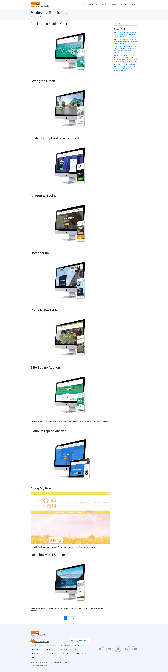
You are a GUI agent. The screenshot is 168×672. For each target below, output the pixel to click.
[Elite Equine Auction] (70, 394)
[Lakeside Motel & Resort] (70, 582)
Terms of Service (80, 653)
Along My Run (41, 488)
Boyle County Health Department (55, 138)
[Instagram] (101, 649)
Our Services (93, 4)
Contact (133, 4)
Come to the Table (44, 310)
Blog (114, 4)
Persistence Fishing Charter (51, 24)
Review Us (64, 649)
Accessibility (35, 653)
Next (73, 618)
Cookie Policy (50, 653)
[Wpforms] (127, 649)
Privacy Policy (65, 653)
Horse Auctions (65, 646)
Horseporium (40, 253)
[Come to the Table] (70, 337)
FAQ (76, 649)
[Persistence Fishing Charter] (70, 51)
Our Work (105, 4)
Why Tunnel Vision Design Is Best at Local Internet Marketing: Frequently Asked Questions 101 (125, 41)
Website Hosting (37, 646)
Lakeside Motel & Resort (48, 555)
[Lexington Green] (70, 108)
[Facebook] (118, 649)
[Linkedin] (109, 649)
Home (82, 4)
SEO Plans (35, 649)
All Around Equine (44, 196)
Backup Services (51, 646)
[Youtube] (135, 649)
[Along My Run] (70, 518)
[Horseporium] (70, 280)
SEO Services (79, 646)
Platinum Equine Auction (48, 431)
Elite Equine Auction (45, 367)
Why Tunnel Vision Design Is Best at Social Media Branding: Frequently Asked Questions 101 (125, 34)
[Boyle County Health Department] (70, 165)
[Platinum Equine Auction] (70, 458)
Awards (48, 649)
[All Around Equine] (70, 223)
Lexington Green (43, 81)
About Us (123, 4)
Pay (33, 657)
